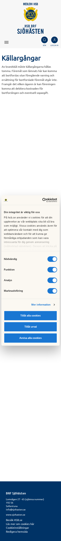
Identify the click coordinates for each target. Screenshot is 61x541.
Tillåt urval (30, 326)
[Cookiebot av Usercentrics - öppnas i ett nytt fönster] (43, 200)
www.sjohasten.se (15, 514)
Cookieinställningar (17, 527)
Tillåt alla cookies (30, 315)
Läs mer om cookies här (20, 523)
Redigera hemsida (17, 531)
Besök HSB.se (14, 520)
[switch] (52, 269)
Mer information (41, 304)
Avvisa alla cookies (30, 337)
